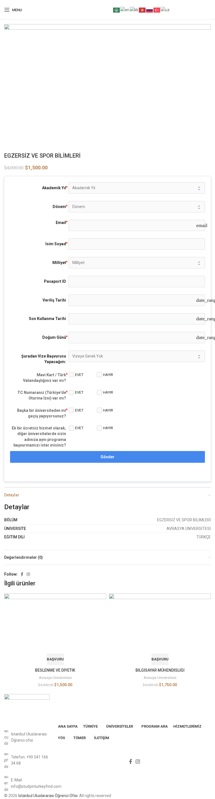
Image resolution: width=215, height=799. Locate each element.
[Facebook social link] (22, 574)
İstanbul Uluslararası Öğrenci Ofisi (48, 795)
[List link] (27, 760)
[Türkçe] (157, 9)
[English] (125, 9)
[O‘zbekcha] (165, 9)
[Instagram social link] (28, 574)
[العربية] (116, 9)
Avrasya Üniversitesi (55, 678)
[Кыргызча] (142, 9)
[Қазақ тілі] (134, 9)
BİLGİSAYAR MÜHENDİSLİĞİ (159, 670)
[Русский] (149, 9)
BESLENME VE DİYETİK (55, 670)
